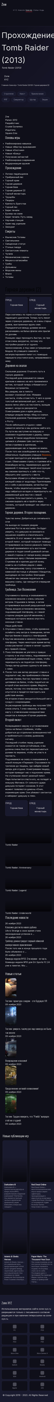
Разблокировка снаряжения (20, 160)
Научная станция (14, 220)
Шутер (33, 100)
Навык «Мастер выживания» (20, 147)
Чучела (9, 253)
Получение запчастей (16, 157)
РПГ (5, 100)
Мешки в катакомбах (16, 260)
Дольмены (10, 267)
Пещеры (9, 200)
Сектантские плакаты (16, 250)
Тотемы (9, 277)
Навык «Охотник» (14, 150)
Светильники (12, 240)
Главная (5, 85)
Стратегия (9, 94)
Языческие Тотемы (15, 237)
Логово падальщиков (16, 174)
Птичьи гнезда (13, 247)
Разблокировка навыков (18, 143)
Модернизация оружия (17, 163)
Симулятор (19, 100)
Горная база (11, 187)
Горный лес (11, 207)
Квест (22, 94)
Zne (4, 4)
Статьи (36, 10)
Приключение (37, 94)
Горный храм (12, 180)
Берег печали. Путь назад (19, 217)
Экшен (45, 100)
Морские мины (13, 270)
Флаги (8, 273)
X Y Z (15, 10)
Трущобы (10, 197)
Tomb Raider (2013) (25, 85)
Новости (21, 10)
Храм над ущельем (15, 223)
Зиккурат (10, 227)
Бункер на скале (14, 213)
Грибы (8, 263)
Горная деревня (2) (15, 190)
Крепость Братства (15, 203)
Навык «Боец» (13, 153)
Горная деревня (13, 184)
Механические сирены (17, 257)
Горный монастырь (15, 193)
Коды (42, 10)
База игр (29, 10)
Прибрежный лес (14, 177)
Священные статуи (15, 244)
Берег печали (12, 210)
